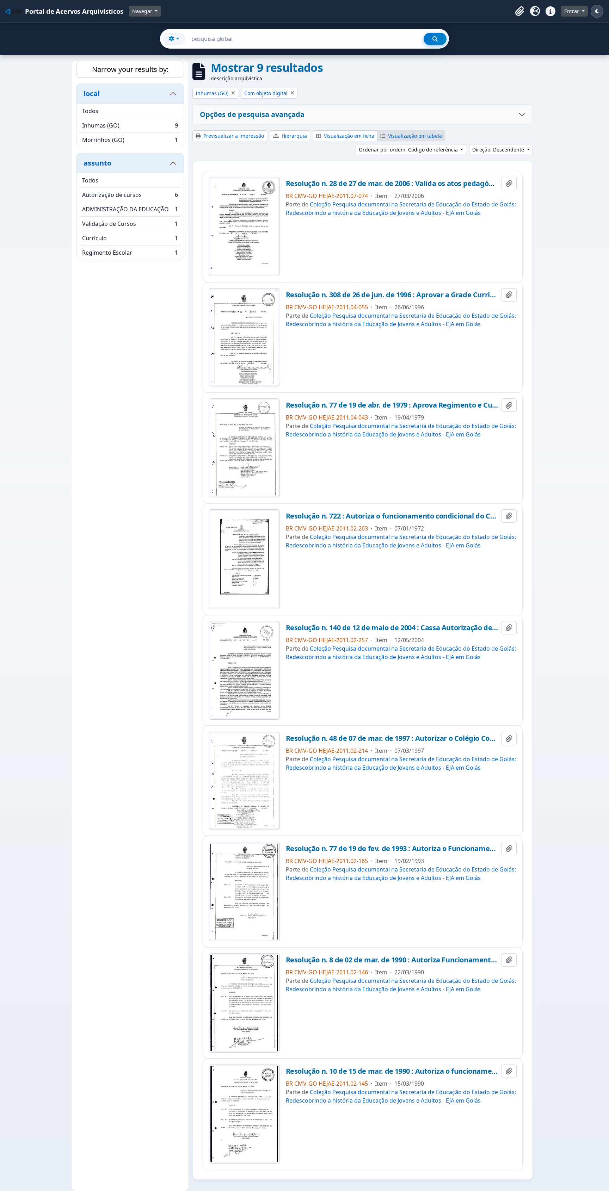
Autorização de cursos (130, 196)
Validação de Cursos (130, 225)
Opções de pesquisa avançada (252, 114)
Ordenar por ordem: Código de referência (409, 149)
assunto (97, 163)
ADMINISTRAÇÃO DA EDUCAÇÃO (130, 211)
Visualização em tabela (414, 135)
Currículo (130, 240)
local (92, 93)
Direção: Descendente (498, 149)
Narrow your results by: (130, 69)
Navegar (143, 11)
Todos (90, 111)
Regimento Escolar (130, 254)
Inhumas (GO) (130, 127)
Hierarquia (293, 135)
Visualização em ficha (348, 135)
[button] (519, 11)
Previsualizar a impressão (233, 135)
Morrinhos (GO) (130, 141)
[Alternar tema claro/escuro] (597, 11)
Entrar (572, 11)
